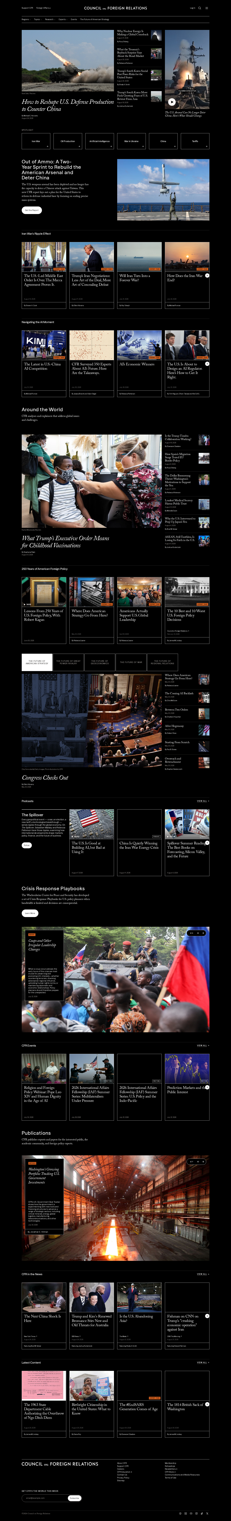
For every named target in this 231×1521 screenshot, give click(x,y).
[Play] (172, 102)
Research (49, 19)
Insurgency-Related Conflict (41, 943)
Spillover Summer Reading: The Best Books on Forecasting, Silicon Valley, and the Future (187, 850)
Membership (170, 1463)
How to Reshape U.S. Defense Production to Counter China (68, 106)
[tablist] (115, 662)
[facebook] (180, 1513)
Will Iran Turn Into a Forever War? (134, 278)
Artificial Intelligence (100, 141)
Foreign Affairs (42, 8)
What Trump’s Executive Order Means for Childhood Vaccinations (65, 542)
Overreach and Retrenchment (173, 760)
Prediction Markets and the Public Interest (187, 1090)
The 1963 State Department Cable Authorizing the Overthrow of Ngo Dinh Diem (44, 1411)
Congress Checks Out (45, 778)
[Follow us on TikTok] (202, 1513)
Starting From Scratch (177, 742)
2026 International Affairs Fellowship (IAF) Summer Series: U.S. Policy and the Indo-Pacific (138, 1094)
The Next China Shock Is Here (42, 1319)
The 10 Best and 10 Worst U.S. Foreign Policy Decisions (186, 615)
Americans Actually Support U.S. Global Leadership (133, 615)
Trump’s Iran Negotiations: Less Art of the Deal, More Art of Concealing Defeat (91, 280)
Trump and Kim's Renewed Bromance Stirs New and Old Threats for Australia (92, 1321)
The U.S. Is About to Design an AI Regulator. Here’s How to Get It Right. (184, 371)
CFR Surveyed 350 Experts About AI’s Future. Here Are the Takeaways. (91, 369)
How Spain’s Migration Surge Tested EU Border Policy (178, 457)
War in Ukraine (131, 141)
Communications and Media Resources (182, 1475)
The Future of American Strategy (94, 19)
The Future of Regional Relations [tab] (162, 662)
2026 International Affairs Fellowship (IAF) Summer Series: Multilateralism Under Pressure (91, 1094)
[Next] (207, 275)
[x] (207, 1513)
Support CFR (27, 8)
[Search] (199, 8)
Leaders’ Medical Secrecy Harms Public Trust (179, 502)
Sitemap (121, 1480)
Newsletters (170, 1469)
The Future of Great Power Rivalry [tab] (68, 662)
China (163, 141)
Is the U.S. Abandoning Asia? (136, 1319)
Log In (192, 8)
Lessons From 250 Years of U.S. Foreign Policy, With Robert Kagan (43, 615)
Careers (120, 1469)
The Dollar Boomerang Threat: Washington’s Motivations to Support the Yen (178, 480)
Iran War (36, 141)
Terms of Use (170, 1478)
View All (202, 801)
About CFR (122, 1463)
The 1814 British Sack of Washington (185, 1407)
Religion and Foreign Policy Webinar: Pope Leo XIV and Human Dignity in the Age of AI (42, 1094)
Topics (37, 19)
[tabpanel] (115, 729)
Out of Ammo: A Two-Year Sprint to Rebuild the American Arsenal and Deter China (51, 170)
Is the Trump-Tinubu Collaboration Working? (178, 438)
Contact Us (122, 1475)
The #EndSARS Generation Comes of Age (138, 1407)
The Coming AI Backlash (179, 693)
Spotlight (27, 130)
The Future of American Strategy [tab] (37, 662)
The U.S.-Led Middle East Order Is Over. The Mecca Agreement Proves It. (43, 280)
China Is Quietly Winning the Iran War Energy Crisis (139, 846)
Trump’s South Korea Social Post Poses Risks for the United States (132, 74)
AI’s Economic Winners (136, 364)
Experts (62, 19)
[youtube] (191, 1513)
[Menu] (206, 8)
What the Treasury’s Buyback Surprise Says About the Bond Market (130, 53)
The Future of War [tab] (131, 662)
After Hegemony (174, 726)
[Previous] (203, 933)
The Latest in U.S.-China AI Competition (42, 367)
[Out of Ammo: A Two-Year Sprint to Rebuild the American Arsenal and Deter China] (163, 190)
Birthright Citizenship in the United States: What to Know (91, 1409)
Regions (25, 19)
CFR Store (169, 1472)
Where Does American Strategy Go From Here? (90, 613)
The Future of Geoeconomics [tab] (100, 662)
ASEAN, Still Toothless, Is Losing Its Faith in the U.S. (180, 539)
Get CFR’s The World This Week (40, 1491)
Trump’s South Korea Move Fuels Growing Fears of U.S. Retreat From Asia (132, 96)
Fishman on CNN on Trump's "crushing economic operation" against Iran (183, 1323)
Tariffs (195, 141)
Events (74, 19)
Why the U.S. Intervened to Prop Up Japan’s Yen (180, 520)
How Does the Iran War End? (184, 278)
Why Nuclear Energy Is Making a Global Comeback (132, 33)
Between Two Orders (176, 710)
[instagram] (196, 1513)
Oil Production (68, 141)
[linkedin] (186, 1513)
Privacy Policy (123, 1478)
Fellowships (170, 1466)
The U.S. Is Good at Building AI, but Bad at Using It (88, 848)
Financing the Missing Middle (39, 1172)
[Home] (115, 8)
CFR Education (123, 1472)
